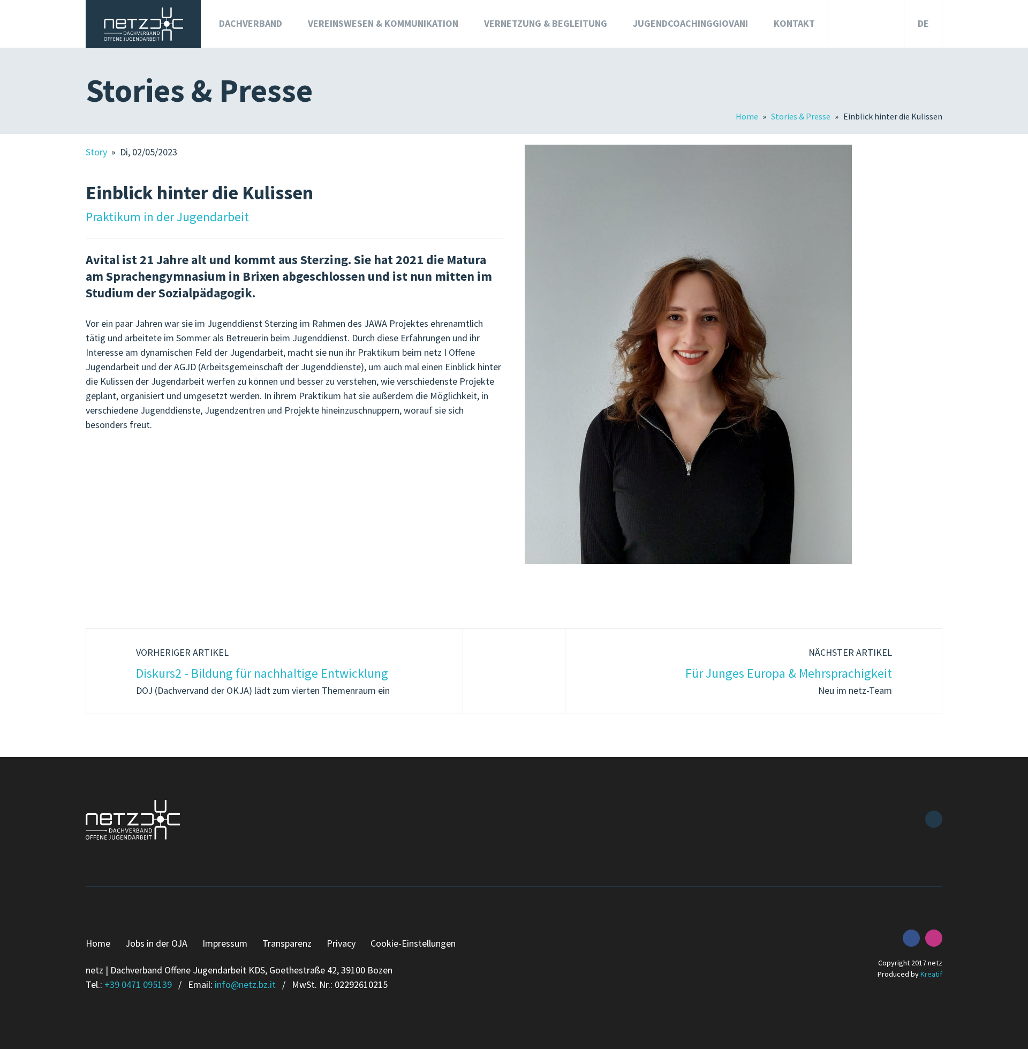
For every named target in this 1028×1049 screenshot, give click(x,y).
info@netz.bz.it (245, 984)
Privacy (341, 943)
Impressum (224, 943)
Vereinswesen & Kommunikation (383, 23)
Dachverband (250, 23)
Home (748, 116)
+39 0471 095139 (138, 984)
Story (97, 152)
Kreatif (931, 974)
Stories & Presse (801, 116)
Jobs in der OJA (156, 943)
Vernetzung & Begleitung (545, 23)
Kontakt (794, 23)
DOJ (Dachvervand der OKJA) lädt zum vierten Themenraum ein (263, 671)
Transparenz (287, 943)
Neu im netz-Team (788, 671)
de (923, 23)
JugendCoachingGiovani (690, 23)
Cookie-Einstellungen (413, 943)
